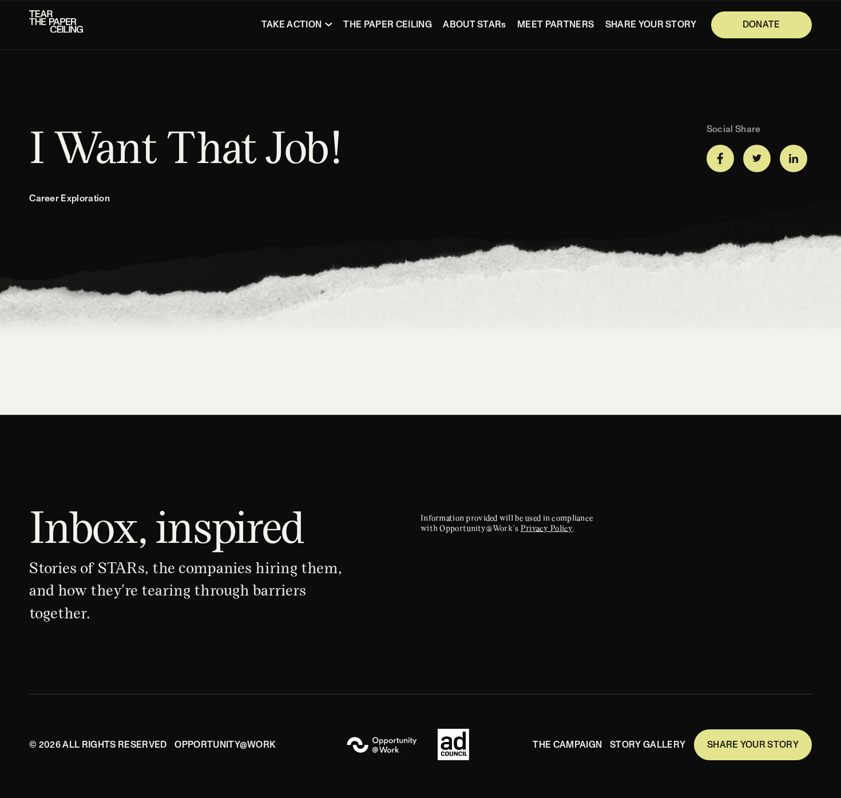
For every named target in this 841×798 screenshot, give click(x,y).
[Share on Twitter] (757, 158)
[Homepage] (57, 24)
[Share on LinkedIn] (793, 158)
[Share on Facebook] (720, 158)
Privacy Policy (547, 528)
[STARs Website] (381, 744)
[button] (297, 24)
